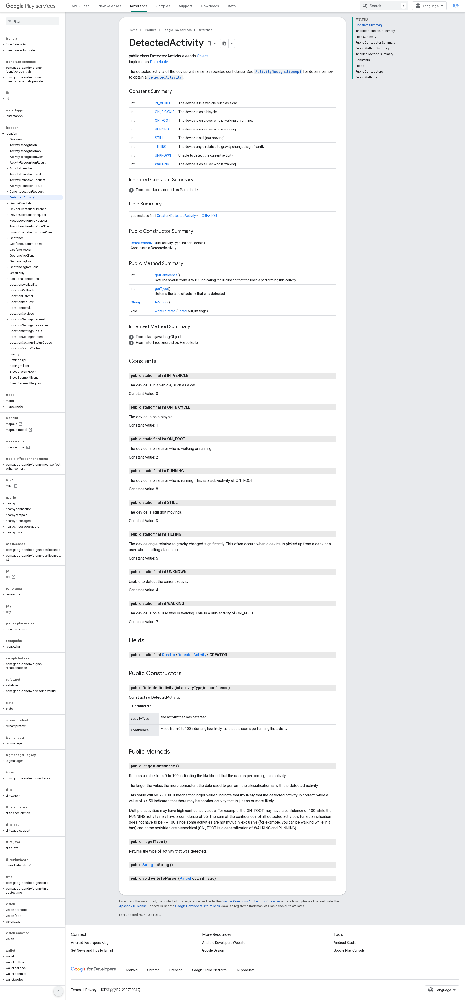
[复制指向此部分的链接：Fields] (149, 641)
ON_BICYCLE (165, 112)
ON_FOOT (162, 120)
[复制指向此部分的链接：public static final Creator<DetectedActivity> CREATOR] (232, 655)
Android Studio (345, 943)
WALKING (162, 164)
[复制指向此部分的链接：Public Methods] (175, 752)
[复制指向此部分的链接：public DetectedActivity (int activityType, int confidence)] (235, 688)
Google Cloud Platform (209, 970)
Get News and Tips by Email (92, 950)
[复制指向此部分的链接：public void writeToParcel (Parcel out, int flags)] (220, 878)
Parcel (182, 311)
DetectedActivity (165, 77)
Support (185, 6)
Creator (163, 216)
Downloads (210, 6)
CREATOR (209, 216)
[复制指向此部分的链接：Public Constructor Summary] (198, 232)
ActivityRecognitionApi (278, 71)
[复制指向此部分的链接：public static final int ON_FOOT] (190, 439)
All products (245, 970)
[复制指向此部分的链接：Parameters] (156, 706)
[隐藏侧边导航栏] (58, 991)
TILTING (160, 147)
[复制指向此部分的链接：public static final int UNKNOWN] (191, 572)
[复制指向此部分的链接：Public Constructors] (186, 673)
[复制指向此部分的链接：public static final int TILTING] (186, 534)
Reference (139, 6)
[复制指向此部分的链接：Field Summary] (166, 204)
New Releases (109, 6)
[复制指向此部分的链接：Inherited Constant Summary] (198, 180)
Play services (40, 6)
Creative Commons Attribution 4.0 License (250, 901)
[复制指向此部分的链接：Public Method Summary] (188, 264)
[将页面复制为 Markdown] (224, 43)
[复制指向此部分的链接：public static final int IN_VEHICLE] (193, 376)
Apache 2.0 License (133, 906)
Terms (76, 990)
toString (161, 302)
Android (131, 970)
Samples (163, 6)
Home (133, 30)
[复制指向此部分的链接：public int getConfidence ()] (184, 766)
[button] (31, 44)
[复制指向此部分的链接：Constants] (161, 361)
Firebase (175, 970)
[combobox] (384, 5)
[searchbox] (32, 21)
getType (161, 289)
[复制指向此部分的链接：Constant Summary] (177, 92)
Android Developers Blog (89, 943)
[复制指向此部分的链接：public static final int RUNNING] (189, 471)
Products (150, 30)
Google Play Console (349, 950)
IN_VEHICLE (164, 103)
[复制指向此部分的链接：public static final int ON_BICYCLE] (195, 407)
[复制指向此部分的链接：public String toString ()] (178, 865)
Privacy (91, 990)
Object (202, 56)
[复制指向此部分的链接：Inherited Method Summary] (195, 327)
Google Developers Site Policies (197, 906)
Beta (232, 6)
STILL (159, 138)
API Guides (80, 6)
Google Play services (177, 30)
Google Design (213, 950)
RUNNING (162, 129)
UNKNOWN (163, 155)
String (135, 302)
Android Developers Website (223, 943)
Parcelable (159, 62)
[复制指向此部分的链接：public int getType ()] (172, 842)
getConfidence (166, 275)
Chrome (153, 970)
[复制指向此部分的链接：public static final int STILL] (182, 503)
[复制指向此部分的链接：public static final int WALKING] (189, 603)
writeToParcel (165, 311)
